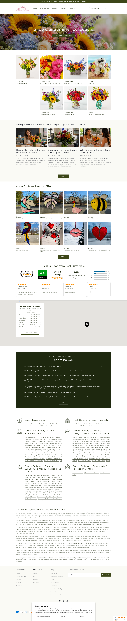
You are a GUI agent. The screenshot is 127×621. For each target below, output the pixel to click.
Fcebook (35, 580)
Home (18, 573)
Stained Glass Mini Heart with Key (99, 250)
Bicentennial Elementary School (83, 447)
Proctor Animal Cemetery (34, 453)
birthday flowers (60, 543)
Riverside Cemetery (50, 453)
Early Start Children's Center (94, 453)
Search (35, 573)
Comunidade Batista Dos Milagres (50, 499)
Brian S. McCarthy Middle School (89, 449)
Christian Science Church (45, 493)
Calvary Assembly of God (48, 487)
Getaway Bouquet (22, 83)
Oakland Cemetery (49, 449)
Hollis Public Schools (84, 461)
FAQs (52, 580)
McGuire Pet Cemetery (54, 447)
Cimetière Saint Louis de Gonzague (44, 439)
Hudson (43, 424)
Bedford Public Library (85, 445)
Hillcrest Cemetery (48, 445)
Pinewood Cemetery (55, 451)
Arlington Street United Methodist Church (39, 477)
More (63, 402)
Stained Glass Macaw (23, 250)
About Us (19, 586)
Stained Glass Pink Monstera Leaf (51, 219)
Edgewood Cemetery (45, 441)
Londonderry (57, 424)
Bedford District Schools (92, 443)
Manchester (28, 426)
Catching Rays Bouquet (47, 114)
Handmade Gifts (21, 576)
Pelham (53, 426)
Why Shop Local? (56, 595)
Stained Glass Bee (93, 219)
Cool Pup (91, 83)
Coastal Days (20, 114)
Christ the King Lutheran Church (36, 491)
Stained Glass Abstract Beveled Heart (50, 250)
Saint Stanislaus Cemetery (34, 461)
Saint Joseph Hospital (96, 424)
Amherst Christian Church (52, 475)
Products (19, 583)
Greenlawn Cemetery (32, 445)
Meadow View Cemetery (33, 449)
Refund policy (55, 586)
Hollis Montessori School (80, 459)
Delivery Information (57, 576)
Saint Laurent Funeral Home (47, 457)
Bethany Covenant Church (33, 485)
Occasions (19, 580)
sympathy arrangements (39, 540)
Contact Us (54, 573)
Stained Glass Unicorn (23, 219)
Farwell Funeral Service (40, 443)
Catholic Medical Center (80, 424)
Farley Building (83, 457)
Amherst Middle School (101, 439)
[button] (55, 8)
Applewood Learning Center (96, 441)
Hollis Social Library (98, 461)
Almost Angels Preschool (80, 437)
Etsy (34, 576)
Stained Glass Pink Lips (71, 250)
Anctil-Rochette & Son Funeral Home (38, 437)
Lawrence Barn (77, 473)
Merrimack (36, 426)
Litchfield (50, 424)
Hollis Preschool (94, 459)
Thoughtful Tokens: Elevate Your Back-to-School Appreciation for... (30, 151)
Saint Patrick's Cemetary (54, 459)
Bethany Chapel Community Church (50, 483)
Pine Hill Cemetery (41, 451)
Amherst (27, 424)
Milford (42, 426)
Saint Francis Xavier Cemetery (48, 455)
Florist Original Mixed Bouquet (50, 83)
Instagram (36, 583)
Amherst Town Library (79, 441)
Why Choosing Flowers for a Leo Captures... (95, 151)
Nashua (48, 426)
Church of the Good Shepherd (46, 497)
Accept (62, 616)
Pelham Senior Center (91, 473)
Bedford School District (101, 445)
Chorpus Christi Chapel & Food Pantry (49, 489)
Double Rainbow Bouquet (96, 114)
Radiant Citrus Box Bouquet (73, 83)
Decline (82, 616)
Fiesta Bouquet (69, 114)
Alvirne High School (96, 437)
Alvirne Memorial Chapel (33, 475)
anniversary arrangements (75, 543)
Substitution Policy (56, 589)
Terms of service (55, 592)
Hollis (38, 424)
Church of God (41, 495)
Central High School (93, 451)
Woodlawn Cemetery (51, 461)
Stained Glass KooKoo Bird (72, 219)
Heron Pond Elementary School (98, 457)
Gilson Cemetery (56, 443)
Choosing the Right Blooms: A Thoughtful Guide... (63, 151)
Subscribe (105, 574)
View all (63, 176)
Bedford (33, 424)
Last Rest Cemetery (38, 447)
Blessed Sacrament (49, 485)
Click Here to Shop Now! (63, 35)
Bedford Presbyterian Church (45, 481)
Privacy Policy (87, 612)
